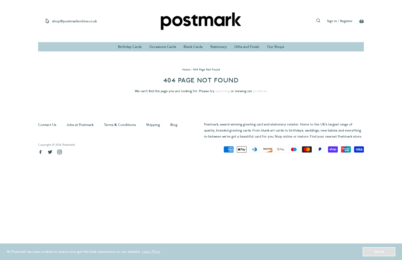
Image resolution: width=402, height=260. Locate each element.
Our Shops (275, 47)
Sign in (332, 21)
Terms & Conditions (120, 125)
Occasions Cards (162, 47)
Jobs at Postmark (80, 125)
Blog (174, 125)
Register (346, 21)
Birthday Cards (130, 47)
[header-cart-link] (358, 21)
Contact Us (47, 125)
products (260, 91)
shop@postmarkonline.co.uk (74, 21)
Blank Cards (193, 47)
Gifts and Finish (246, 47)
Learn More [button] (151, 252)
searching (222, 91)
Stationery (218, 47)
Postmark (68, 144)
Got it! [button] (379, 251)
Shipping (153, 125)
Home (186, 69)
